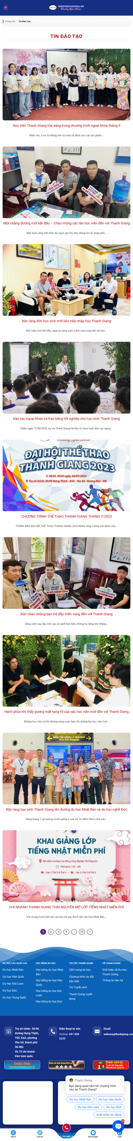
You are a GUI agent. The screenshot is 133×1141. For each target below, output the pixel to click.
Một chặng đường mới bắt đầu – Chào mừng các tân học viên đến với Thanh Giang (66, 223)
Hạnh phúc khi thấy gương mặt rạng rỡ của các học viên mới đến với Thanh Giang (66, 712)
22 (81, 931)
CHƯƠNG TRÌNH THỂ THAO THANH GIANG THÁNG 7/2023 (66, 516)
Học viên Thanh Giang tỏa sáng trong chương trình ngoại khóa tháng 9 (66, 126)
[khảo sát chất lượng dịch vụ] (66, 1065)
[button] (5, 8)
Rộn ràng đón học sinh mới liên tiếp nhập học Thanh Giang (66, 321)
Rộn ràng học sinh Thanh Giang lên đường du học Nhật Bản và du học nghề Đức (66, 810)
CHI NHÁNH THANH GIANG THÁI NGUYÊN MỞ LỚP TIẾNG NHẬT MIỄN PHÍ (66, 907)
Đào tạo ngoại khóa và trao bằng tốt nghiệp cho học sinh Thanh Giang (66, 419)
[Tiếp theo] (90, 932)
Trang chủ (10, 21)
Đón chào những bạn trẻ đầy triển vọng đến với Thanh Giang (67, 614)
